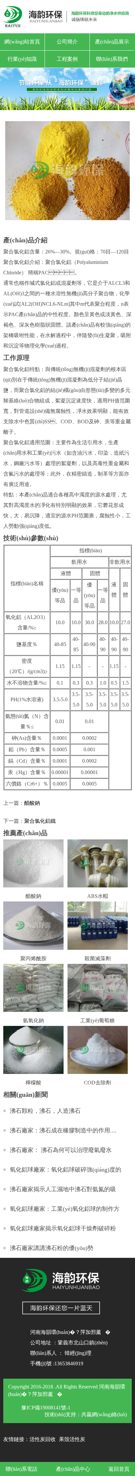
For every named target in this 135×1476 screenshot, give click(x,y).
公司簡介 (67, 41)
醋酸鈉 (32, 803)
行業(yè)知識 (22, 59)
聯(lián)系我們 (112, 59)
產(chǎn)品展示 (112, 41)
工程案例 (67, 59)
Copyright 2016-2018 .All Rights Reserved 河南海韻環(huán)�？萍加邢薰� (66, 1390)
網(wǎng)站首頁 (22, 41)
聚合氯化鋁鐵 (40, 821)
